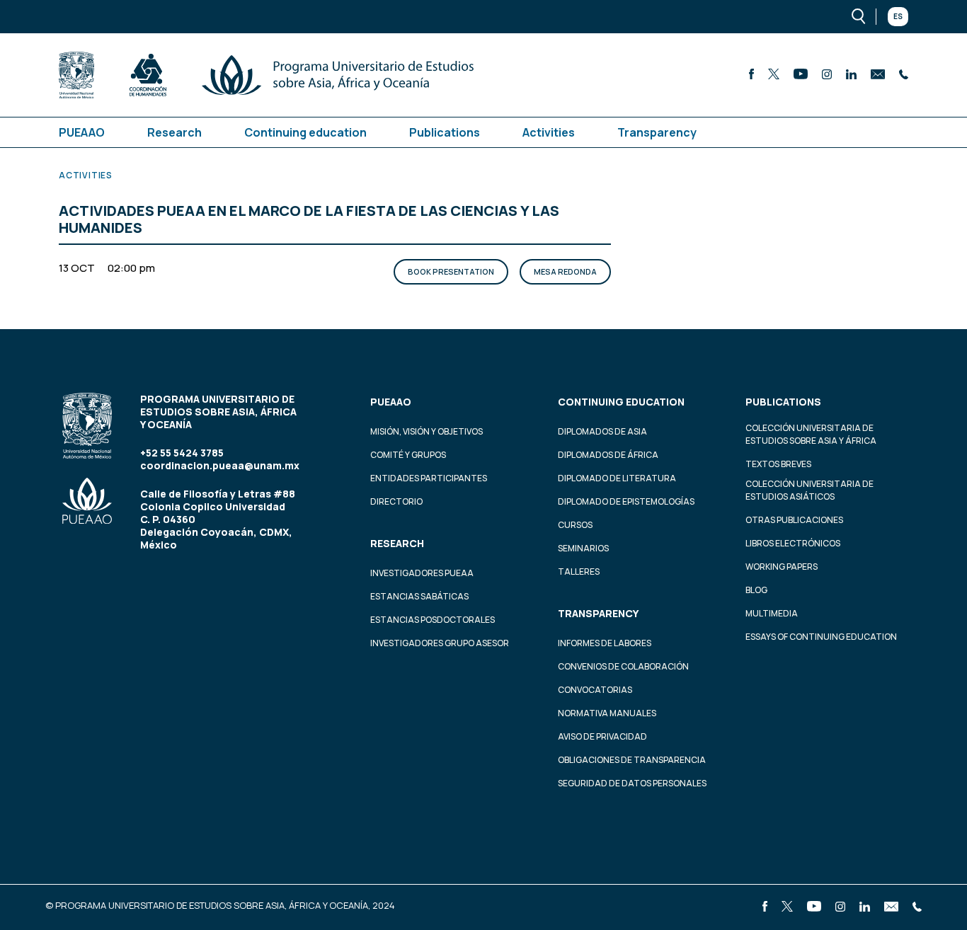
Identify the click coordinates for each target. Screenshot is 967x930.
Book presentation (451, 271)
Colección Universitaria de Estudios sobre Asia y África (810, 434)
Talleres (579, 572)
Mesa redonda (565, 271)
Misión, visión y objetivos (426, 431)
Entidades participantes (428, 478)
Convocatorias (595, 690)
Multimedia (771, 613)
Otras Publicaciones (794, 520)
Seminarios (583, 548)
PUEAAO (82, 132)
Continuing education (305, 132)
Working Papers (781, 567)
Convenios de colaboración (623, 666)
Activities (548, 132)
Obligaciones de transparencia (632, 760)
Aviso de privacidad (602, 736)
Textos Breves (778, 464)
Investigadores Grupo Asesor (439, 643)
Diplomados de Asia (602, 431)
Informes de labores (604, 643)
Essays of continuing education (821, 637)
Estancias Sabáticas (419, 596)
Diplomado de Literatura (617, 478)
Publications (444, 132)
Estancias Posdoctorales (432, 620)
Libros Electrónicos (792, 543)
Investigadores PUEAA (422, 573)
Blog (756, 590)
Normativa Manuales (607, 713)
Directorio (396, 501)
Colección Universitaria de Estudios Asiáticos (809, 490)
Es (898, 16)
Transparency (657, 132)
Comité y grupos (408, 455)
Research (174, 132)
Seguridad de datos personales (632, 783)
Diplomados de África (608, 455)
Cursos (575, 525)
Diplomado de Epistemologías (626, 501)
